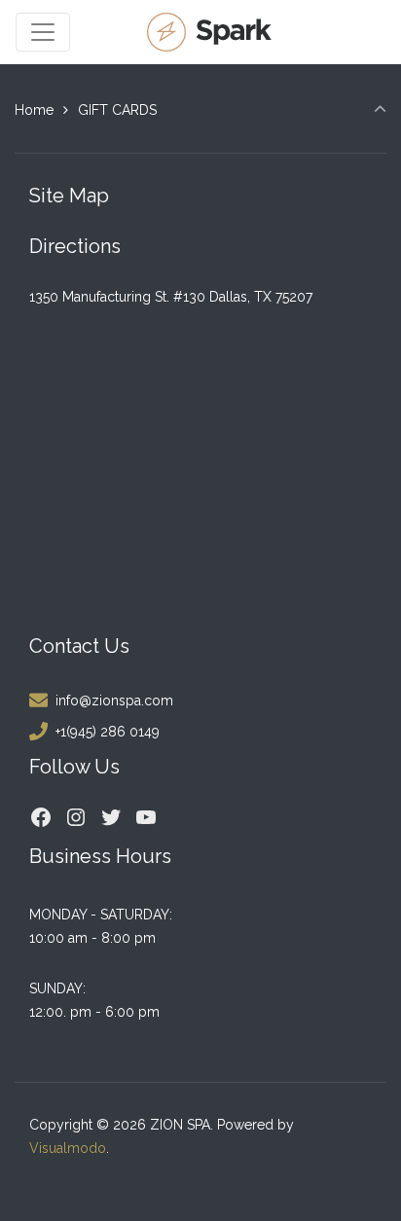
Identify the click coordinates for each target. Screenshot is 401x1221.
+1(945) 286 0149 (107, 731)
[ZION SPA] (211, 31)
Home (34, 110)
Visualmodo (67, 1148)
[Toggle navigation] (43, 32)
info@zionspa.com (114, 700)
